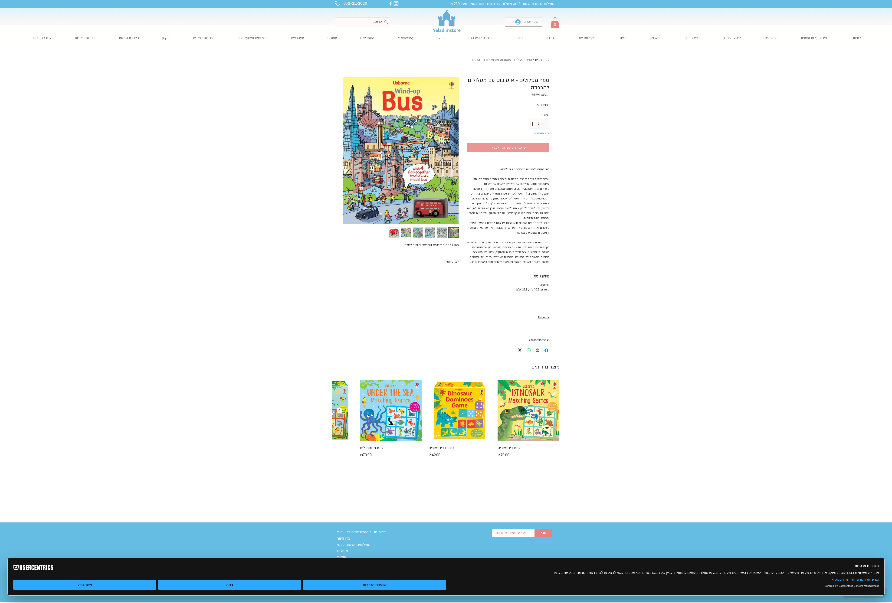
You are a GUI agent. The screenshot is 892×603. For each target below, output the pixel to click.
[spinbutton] (538, 123)
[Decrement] (545, 123)
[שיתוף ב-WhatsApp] (528, 350)
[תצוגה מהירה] (528, 410)
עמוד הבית (542, 60)
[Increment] (532, 123)
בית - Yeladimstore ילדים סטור (362, 532)
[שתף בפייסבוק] (546, 350)
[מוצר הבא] (339, 410)
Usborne (543, 317)
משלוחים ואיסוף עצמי (353, 544)
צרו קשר (343, 538)
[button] (555, 22)
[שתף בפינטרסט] (537, 350)
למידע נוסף (452, 262)
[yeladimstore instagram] (396, 3)
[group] (446, 427)
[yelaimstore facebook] (390, 3)
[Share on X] (520, 350)
